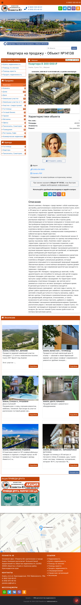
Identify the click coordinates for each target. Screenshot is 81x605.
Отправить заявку (55, 161)
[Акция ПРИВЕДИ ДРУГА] (20, 493)
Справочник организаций (58, 573)
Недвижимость (54, 559)
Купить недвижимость (57, 561)
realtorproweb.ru (52, 601)
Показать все (74, 472)
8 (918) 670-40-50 (35, 9)
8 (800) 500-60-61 (73, 2)
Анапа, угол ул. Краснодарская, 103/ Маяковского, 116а (23, 576)
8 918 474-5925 (38, 169)
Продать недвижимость (57, 568)
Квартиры (11, 44)
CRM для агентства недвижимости (44, 598)
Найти (74, 48)
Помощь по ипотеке (56, 564)
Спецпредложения (55, 571)
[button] (54, 88)
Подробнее (33, 366)
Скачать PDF (37, 173)
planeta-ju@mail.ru (9, 583)
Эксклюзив (52, 575)
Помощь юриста (54, 566)
